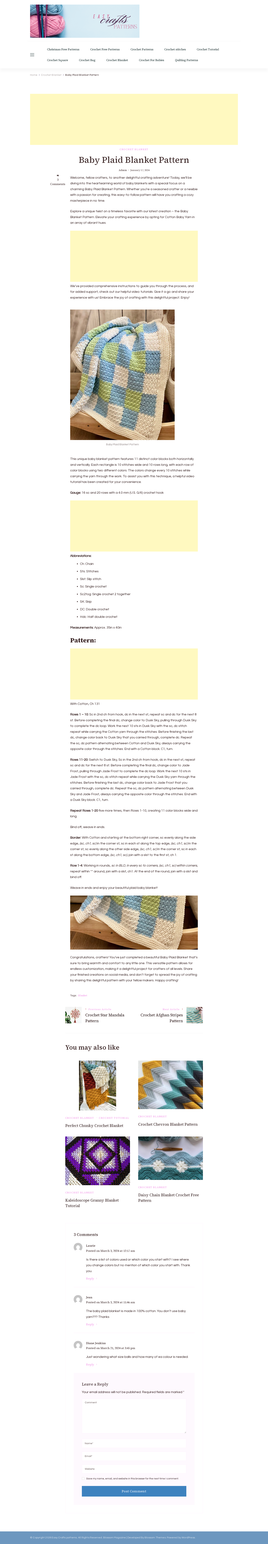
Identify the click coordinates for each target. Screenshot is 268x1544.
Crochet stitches (175, 49)
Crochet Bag (87, 60)
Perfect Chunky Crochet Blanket (94, 1125)
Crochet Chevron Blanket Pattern (168, 1124)
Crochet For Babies (151, 60)
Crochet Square (57, 60)
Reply (90, 1278)
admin (123, 170)
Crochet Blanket (117, 60)
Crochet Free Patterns (105, 49)
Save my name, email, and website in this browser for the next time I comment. (132, 1478)
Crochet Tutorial (208, 49)
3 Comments (57, 181)
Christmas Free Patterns (63, 49)
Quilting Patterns (186, 60)
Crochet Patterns (142, 49)
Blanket (82, 995)
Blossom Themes (155, 1537)
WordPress (188, 1537)
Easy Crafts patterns (64, 1537)
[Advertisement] (134, 119)
